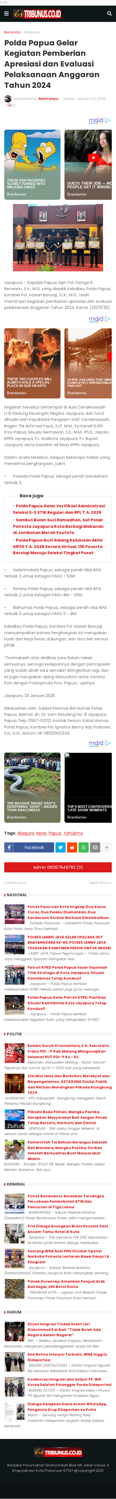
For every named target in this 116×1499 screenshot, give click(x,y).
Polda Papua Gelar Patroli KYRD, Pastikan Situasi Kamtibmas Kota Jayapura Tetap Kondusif (67, 1003)
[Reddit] (72, 847)
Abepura (32, 32)
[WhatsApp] (84, 847)
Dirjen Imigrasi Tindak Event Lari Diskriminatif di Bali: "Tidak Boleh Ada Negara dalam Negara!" (64, 1329)
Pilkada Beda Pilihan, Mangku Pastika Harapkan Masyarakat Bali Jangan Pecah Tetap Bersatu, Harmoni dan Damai (67, 1117)
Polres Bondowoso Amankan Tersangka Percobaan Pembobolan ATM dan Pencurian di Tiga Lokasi (66, 1201)
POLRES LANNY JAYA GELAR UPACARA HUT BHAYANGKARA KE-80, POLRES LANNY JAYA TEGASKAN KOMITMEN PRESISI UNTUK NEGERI (69, 942)
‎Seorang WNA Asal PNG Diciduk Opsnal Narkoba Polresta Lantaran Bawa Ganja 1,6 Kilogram (68, 1256)
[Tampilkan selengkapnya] (107, 847)
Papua (55, 833)
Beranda (12, 32)
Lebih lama (99, 882)
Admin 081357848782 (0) (58, 867)
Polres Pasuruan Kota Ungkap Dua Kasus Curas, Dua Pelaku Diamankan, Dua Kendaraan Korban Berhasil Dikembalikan (68, 912)
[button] (6, 14)
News (41, 833)
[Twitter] (60, 847)
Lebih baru (16, 882)
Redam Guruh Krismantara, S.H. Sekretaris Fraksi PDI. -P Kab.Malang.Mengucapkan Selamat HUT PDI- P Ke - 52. (68, 1051)
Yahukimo (73, 833)
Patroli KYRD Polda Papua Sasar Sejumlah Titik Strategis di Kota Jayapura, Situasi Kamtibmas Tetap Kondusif (67, 973)
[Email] (95, 847)
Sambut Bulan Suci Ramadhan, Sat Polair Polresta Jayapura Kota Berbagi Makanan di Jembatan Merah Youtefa (58, 526)
